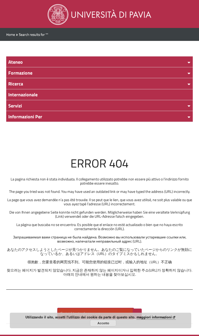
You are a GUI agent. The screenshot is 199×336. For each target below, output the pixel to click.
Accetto (103, 323)
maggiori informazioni (154, 317)
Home (10, 34)
